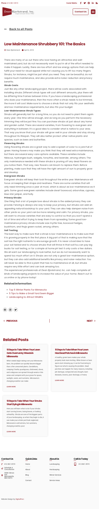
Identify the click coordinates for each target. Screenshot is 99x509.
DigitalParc (20, 499)
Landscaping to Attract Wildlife (26, 296)
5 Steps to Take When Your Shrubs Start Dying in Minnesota (24, 402)
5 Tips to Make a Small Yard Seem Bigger (31, 293)
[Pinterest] (89, 3)
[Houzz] (97, 3)
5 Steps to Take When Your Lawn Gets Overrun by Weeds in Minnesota (23, 353)
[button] (93, 11)
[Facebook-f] (81, 3)
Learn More (11, 387)
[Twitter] (85, 3)
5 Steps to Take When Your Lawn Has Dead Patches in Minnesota (71, 351)
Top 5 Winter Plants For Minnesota (28, 289)
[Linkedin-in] (93, 3)
